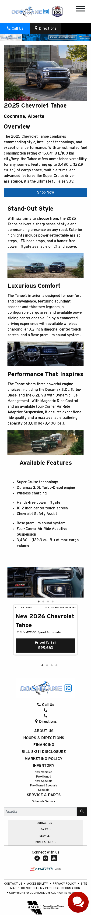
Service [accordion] (44, 836)
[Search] (82, 811)
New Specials (43, 781)
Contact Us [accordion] (45, 823)
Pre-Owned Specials (43, 785)
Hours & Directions (43, 738)
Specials (43, 790)
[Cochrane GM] (30, 11)
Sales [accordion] (45, 829)
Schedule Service (43, 801)
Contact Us (13, 883)
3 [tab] (48, 602)
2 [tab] (43, 602)
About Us (43, 731)
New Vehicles (43, 772)
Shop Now (45, 192)
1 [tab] (38, 602)
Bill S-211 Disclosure (43, 752)
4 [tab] (52, 602)
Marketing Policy (44, 759)
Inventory (44, 765)
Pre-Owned (43, 776)
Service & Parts (44, 795)
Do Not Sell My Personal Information (50, 888)
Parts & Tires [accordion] (44, 842)
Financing (43, 745)
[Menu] (80, 9)
